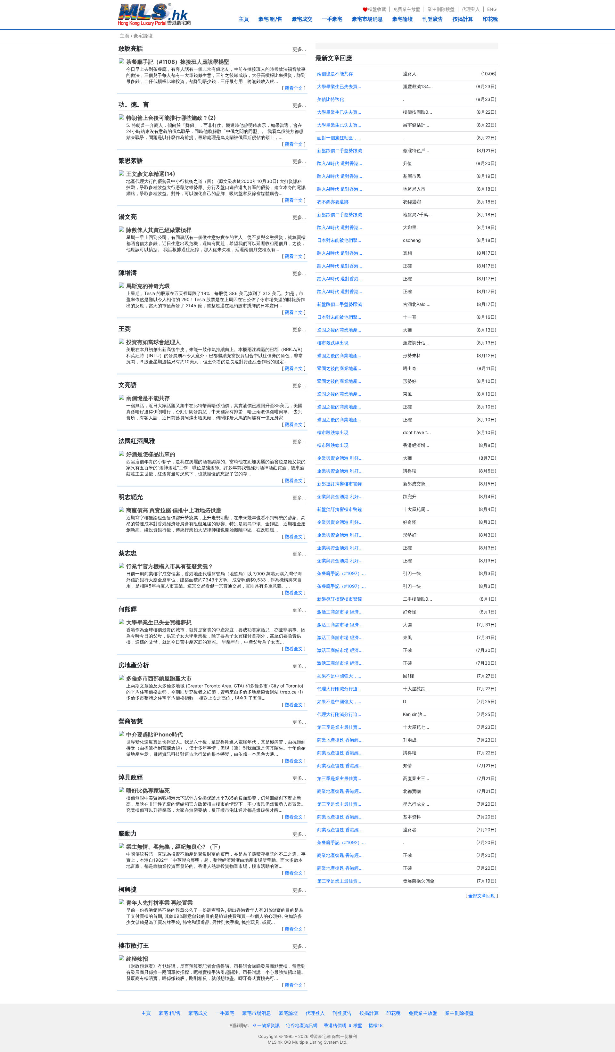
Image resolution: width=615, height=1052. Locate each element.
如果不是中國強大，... (339, 675)
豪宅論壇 (402, 19)
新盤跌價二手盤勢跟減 (339, 150)
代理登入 (471, 9)
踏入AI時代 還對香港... (339, 163)
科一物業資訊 (266, 1025)
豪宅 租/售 (270, 19)
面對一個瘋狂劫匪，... (339, 137)
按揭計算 (463, 19)
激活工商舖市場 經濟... (340, 611)
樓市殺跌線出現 (332, 342)
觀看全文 (294, 88)
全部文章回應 (481, 895)
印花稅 (490, 19)
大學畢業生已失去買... (339, 86)
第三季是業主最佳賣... (339, 727)
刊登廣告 (432, 19)
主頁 (244, 19)
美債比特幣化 (330, 99)
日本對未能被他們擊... (339, 240)
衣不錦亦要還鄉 (332, 201)
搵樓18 (376, 1025)
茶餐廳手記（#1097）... (341, 573)
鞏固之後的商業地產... (339, 330)
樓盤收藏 (377, 9)
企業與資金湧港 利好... (340, 458)
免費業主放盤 (406, 9)
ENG (491, 9)
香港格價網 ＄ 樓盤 (343, 1025)
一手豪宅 (332, 19)
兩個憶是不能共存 (335, 73)
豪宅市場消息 (367, 19)
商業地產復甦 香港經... (340, 740)
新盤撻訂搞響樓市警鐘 (339, 483)
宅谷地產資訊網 (301, 1025)
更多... (299, 49)
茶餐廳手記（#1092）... (341, 842)
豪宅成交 (302, 19)
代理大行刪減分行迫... (339, 688)
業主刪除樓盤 (441, 9)
